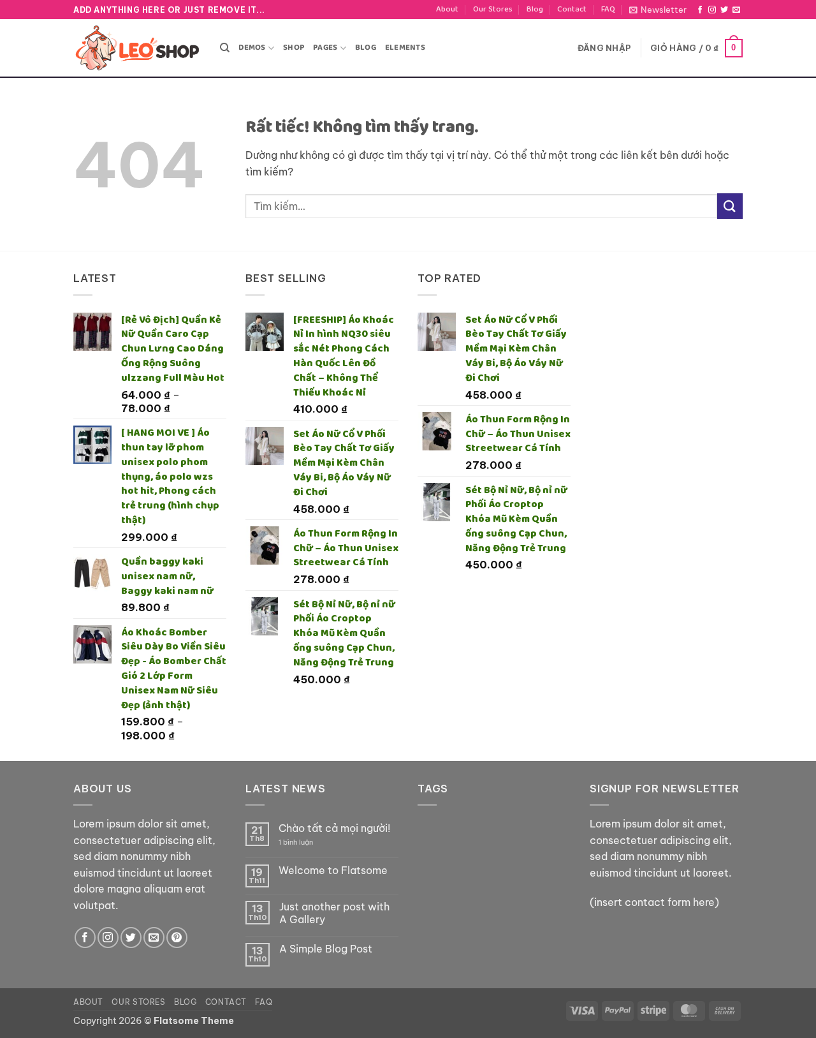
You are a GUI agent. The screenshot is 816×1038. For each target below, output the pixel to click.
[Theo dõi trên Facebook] (700, 10)
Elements (405, 47)
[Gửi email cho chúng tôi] (736, 10)
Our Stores (493, 9)
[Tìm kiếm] (224, 48)
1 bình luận (306, 842)
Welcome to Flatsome (333, 870)
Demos (251, 47)
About (447, 9)
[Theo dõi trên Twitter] (724, 10)
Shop (293, 47)
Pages (325, 47)
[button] (658, 9)
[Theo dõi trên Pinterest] (176, 937)
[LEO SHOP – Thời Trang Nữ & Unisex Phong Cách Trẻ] (137, 48)
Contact (571, 9)
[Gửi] (730, 205)
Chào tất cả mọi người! (334, 828)
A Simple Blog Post (325, 949)
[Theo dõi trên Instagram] (712, 10)
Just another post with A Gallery (334, 913)
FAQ (608, 9)
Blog (535, 9)
